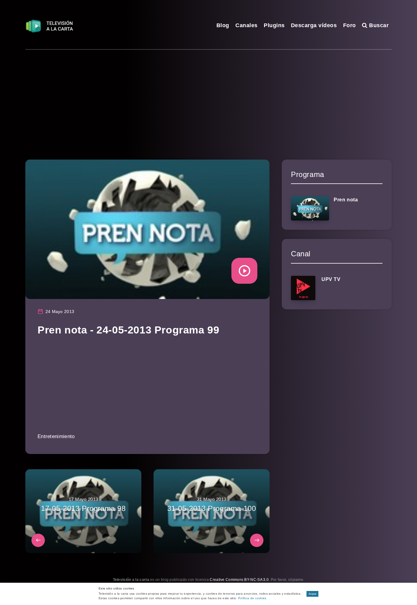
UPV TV (331, 279)
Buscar (378, 25)
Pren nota (346, 199)
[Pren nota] (310, 208)
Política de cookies (252, 598)
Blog (222, 25)
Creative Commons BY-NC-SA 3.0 (239, 580)
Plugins (274, 25)
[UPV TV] (303, 288)
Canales (246, 25)
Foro (349, 25)
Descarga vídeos (314, 25)
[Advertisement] (208, 95)
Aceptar (313, 593)
